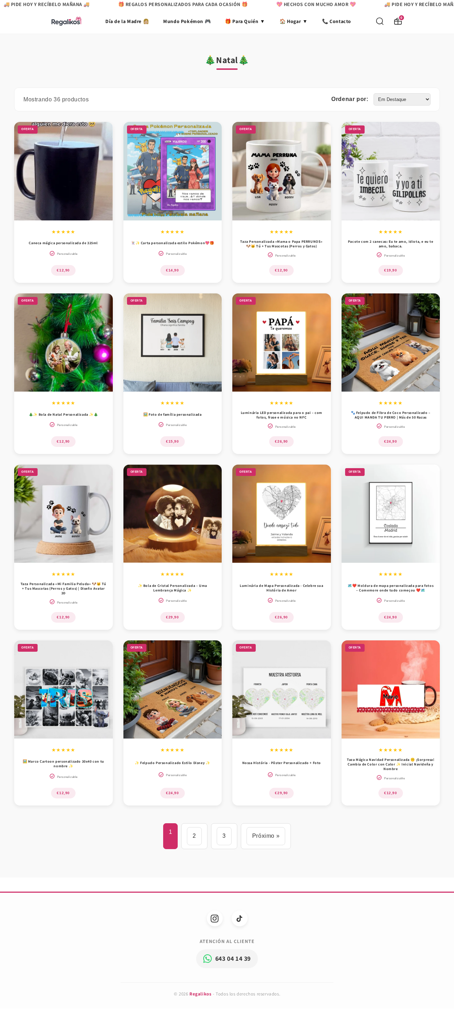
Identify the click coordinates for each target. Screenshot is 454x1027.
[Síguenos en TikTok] (240, 918)
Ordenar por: (349, 99)
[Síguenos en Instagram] (215, 918)
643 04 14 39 (233, 958)
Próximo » (265, 836)
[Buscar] (380, 21)
